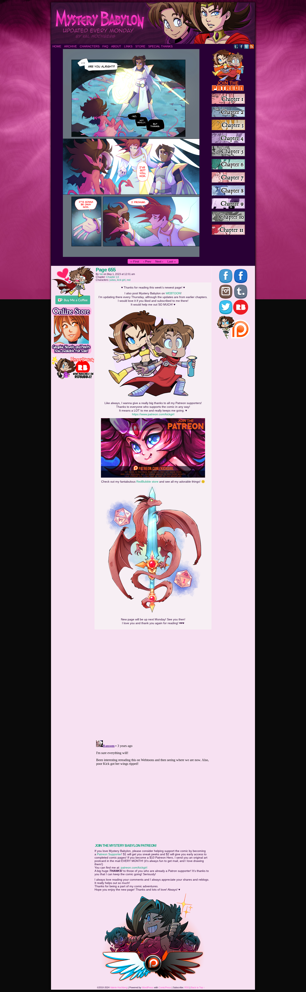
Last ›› (171, 261)
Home (56, 46)
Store (140, 46)
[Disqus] (153, 684)
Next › (159, 261)
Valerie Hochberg (118, 987)
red (129, 279)
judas (112, 279)
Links (128, 46)
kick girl (121, 279)
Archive (70, 46)
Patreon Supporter (109, 854)
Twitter (246, 46)
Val (101, 274)
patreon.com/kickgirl (134, 867)
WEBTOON (173, 293)
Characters (90, 46)
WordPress (147, 987)
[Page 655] (131, 256)
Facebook (241, 46)
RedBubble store (147, 481)
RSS (251, 46)
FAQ (105, 46)
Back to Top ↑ (198, 987)
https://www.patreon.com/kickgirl (153, 414)
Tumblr (236, 46)
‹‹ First (134, 261)
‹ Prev (147, 261)
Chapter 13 (112, 277)
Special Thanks (160, 46)
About (116, 46)
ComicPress (165, 987)
